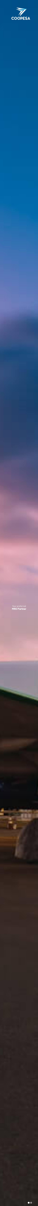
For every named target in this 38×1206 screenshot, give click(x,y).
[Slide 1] (29, 1203)
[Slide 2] (31, 1203)
